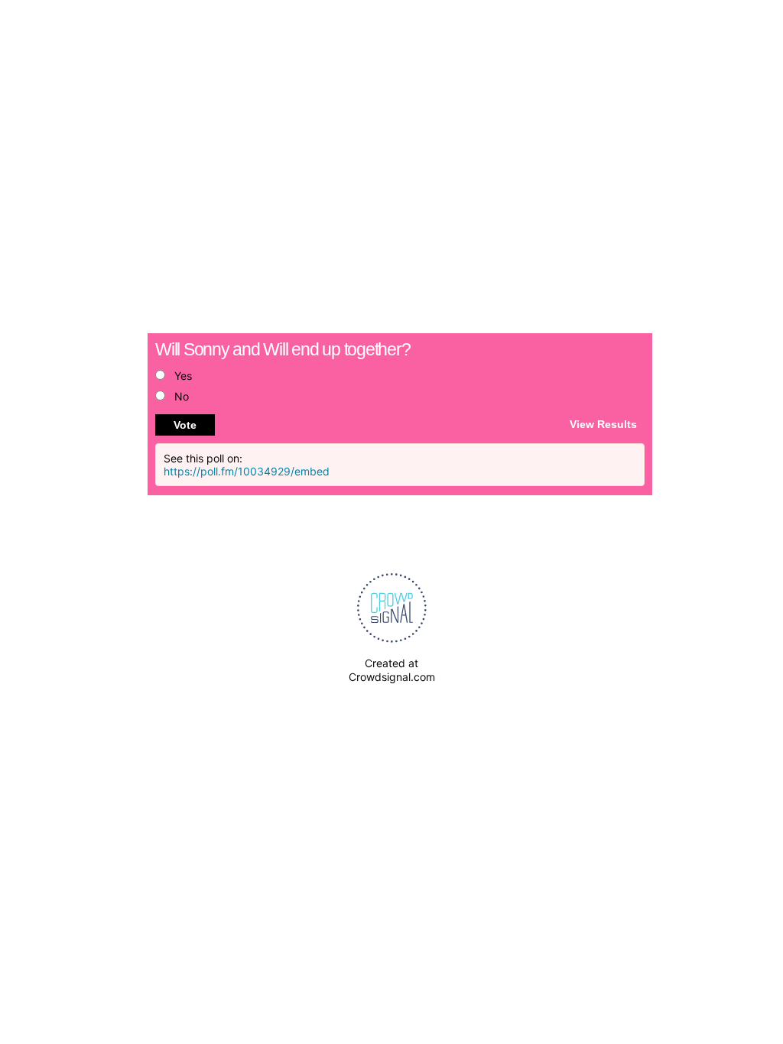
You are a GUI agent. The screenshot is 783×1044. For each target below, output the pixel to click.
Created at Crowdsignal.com (392, 670)
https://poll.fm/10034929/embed (247, 471)
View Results (603, 423)
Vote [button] (185, 425)
